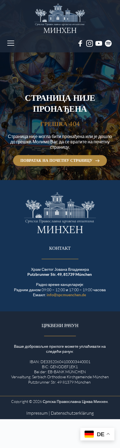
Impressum (37, 413)
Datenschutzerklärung (72, 413)
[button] (10, 42)
